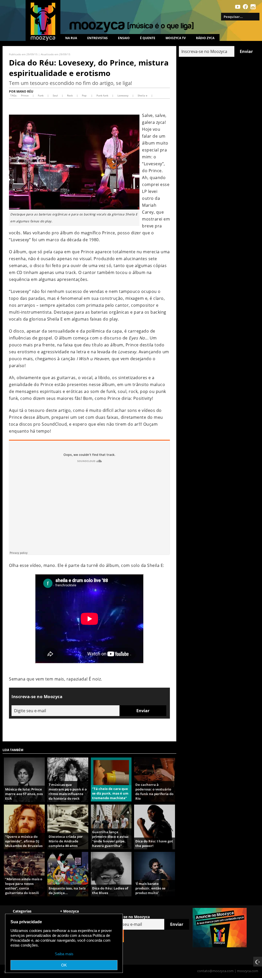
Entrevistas (97, 38)
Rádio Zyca (205, 38)
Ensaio (124, 38)
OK (64, 965)
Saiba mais (64, 954)
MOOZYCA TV (176, 38)
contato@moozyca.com (215, 971)
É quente (147, 38)
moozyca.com (247, 971)
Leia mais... (24, 779)
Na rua (71, 38)
